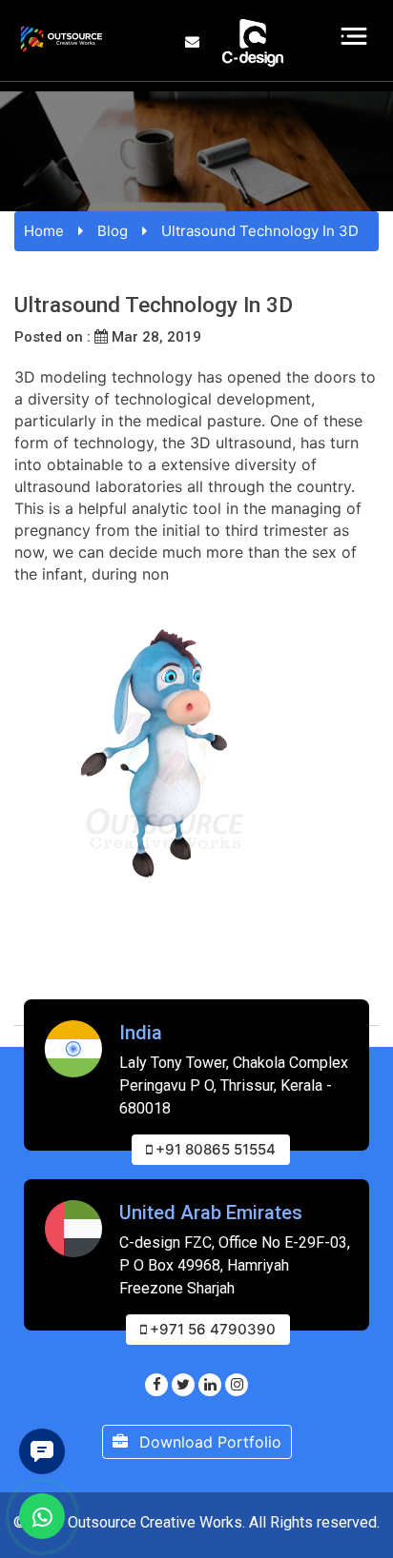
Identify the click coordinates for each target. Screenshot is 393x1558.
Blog (112, 231)
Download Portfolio (207, 1441)
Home (44, 231)
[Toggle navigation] (354, 36)
